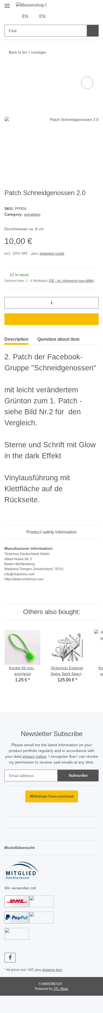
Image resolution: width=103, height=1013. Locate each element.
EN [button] (25, 16)
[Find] (93, 31)
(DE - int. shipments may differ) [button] (71, 281)
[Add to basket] (8, 69)
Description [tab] (16, 339)
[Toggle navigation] (7, 3)
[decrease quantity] (10, 303)
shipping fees (52, 970)
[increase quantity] (92, 303)
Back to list (18, 52)
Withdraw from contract (52, 796)
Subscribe (78, 775)
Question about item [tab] (58, 339)
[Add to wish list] (87, 83)
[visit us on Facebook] (10, 957)
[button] (58, 16)
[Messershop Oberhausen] (31, 5)
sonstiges (32, 214)
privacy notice (34, 756)
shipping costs (52, 253)
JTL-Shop (61, 989)
